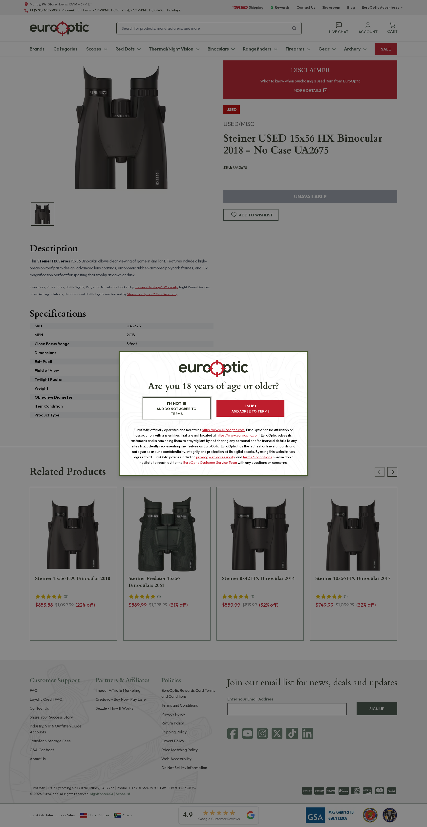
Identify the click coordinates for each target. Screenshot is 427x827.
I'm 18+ (250, 408)
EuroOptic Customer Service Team (210, 462)
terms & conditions (257, 457)
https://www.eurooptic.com (223, 430)
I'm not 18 (176, 408)
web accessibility (222, 457)
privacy (201, 457)
